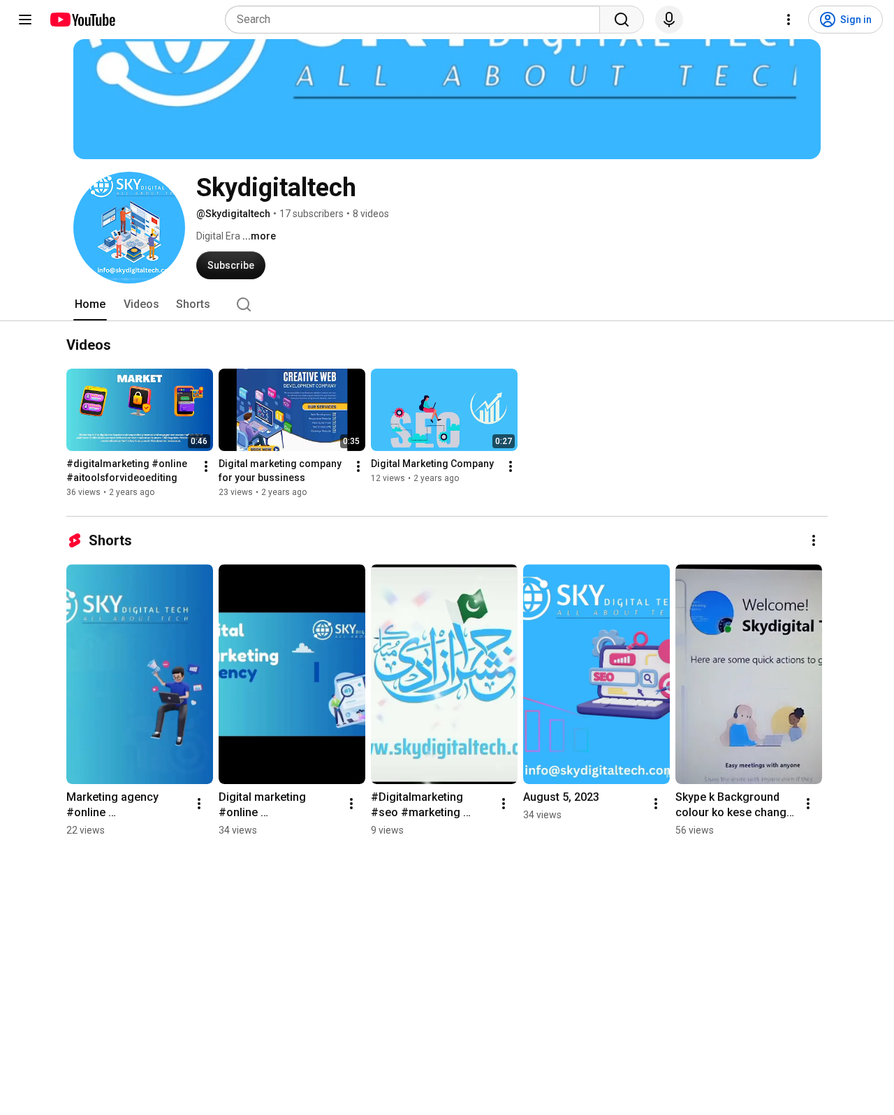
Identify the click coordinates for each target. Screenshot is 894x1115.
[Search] (621, 20)
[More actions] (206, 467)
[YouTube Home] (82, 19)
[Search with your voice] (669, 20)
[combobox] (416, 19)
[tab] (90, 304)
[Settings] (788, 19)
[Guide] (25, 19)
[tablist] (447, 304)
